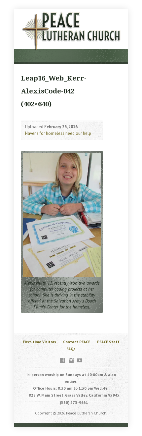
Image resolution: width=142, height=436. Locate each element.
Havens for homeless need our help (58, 133)
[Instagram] (71, 360)
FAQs (71, 348)
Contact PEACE (76, 341)
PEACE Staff (108, 341)
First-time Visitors (39, 341)
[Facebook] (62, 360)
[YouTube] (79, 360)
